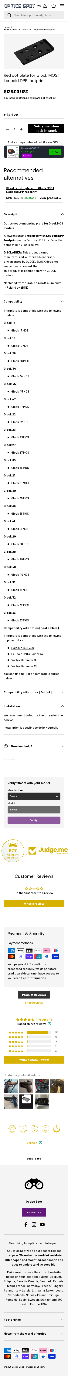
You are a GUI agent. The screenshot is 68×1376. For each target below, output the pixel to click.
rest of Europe (30, 1304)
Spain (23, 1299)
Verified (32, 1142)
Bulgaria (9, 1281)
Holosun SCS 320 (30, 148)
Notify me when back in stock (46, 128)
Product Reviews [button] (34, 994)
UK (60, 1299)
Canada (21, 1281)
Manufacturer (16, 790)
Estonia (58, 1281)
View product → (50, 198)
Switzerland (48, 1299)
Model (11, 803)
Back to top (34, 1158)
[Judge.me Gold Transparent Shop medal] (34, 1128)
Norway (31, 1295)
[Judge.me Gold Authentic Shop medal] (23, 1128)
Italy (18, 1290)
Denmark (46, 1281)
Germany (33, 1285)
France (21, 1285)
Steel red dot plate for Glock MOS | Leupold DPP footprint (30, 189)
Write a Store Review (34, 1059)
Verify (34, 820)
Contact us (34, 1212)
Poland (41, 1295)
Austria (44, 1276)
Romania (12, 1299)
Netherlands (16, 1295)
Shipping (24, 97)
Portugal (54, 1295)
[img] (34, 1019)
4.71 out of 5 (44, 1019)
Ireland (8, 1290)
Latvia (26, 1290)
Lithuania (38, 1290)
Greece (45, 1285)
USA (44, 1304)
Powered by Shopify (35, 1366)
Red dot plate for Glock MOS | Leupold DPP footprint (29, 29)
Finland (10, 1285)
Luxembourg (54, 1290)
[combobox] (34, 15)
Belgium (55, 1276)
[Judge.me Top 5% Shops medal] (56, 1128)
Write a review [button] (34, 903)
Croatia (33, 1281)
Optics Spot (18, 1366)
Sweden (33, 1299)
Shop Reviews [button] (34, 1002)
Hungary (57, 1285)
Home (7, 27)
